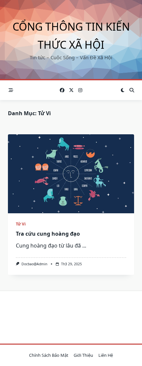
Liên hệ (105, 355)
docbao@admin (34, 264)
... (84, 245)
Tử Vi (21, 224)
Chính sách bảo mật (48, 355)
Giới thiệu (83, 355)
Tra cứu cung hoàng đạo (48, 233)
